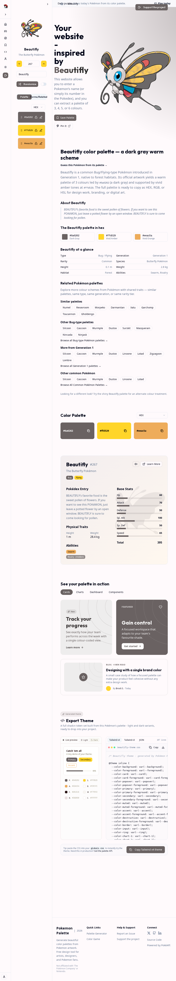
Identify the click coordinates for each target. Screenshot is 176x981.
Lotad (141, 353)
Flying (108, 255)
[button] (31, 117)
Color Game (93, 939)
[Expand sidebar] (5, 14)
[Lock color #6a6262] (36, 117)
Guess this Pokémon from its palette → (83, 165)
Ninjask (82, 334)
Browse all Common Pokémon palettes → (84, 384)
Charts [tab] (80, 592)
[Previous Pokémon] (19, 64)
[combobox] (31, 74)
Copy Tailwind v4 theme (148, 849)
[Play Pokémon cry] (136, 464)
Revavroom (82, 307)
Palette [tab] (24, 96)
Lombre (67, 360)
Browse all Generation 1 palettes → (80, 366)
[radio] (84, 740)
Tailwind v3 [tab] (129, 739)
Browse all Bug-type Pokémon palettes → (84, 340)
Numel (66, 307)
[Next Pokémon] (44, 64)
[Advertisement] (114, 893)
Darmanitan (118, 307)
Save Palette (67, 117)
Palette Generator (97, 933)
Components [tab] (116, 592)
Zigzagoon (156, 353)
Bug (100, 255)
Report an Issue (126, 933)
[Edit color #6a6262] (41, 117)
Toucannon (69, 314)
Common (107, 261)
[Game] (5, 31)
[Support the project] (5, 75)
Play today (164, 3)
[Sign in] (4, 977)
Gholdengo (87, 314)
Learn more (73, 647)
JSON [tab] (141, 739)
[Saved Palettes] (5, 45)
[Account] (5, 59)
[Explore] (5, 38)
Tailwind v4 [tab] (114, 739)
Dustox (113, 328)
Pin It (63, 126)
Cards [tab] (66, 592)
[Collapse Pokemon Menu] (48, 4)
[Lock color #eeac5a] (36, 143)
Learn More (153, 464)
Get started (131, 646)
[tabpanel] (31, 126)
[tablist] (31, 97)
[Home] (5, 24)
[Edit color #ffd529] (41, 130)
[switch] (43, 84)
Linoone (127, 353)
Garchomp (147, 307)
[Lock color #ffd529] (36, 130)
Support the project (128, 939)
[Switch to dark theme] (5, 67)
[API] (5, 52)
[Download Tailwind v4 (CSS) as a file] (163, 747)
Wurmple (97, 328)
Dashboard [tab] (96, 592)
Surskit (126, 328)
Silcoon (67, 328)
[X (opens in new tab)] (149, 933)
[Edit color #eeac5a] (41, 143)
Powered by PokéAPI (158, 945)
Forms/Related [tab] (39, 96)
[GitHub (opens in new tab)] (154, 933)
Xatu (133, 307)
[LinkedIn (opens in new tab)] (160, 933)
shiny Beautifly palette (115, 393)
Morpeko (100, 307)
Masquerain (143, 328)
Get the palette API (103, 850)
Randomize (30, 84)
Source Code (154, 939)
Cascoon (81, 328)
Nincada (67, 334)
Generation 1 (160, 255)
